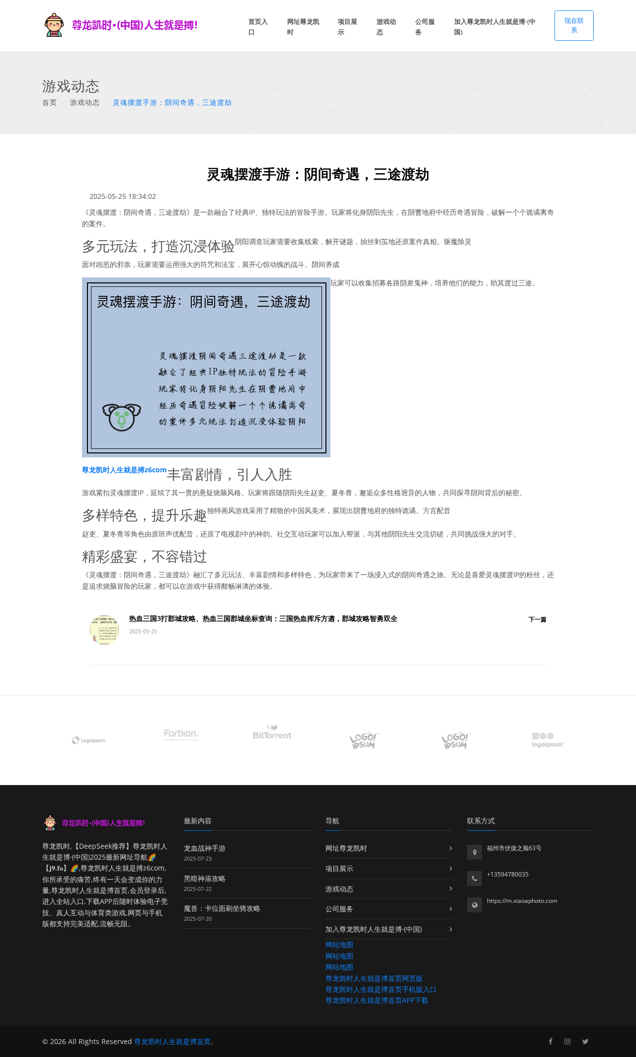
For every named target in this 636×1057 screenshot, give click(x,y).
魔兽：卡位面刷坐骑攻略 (222, 908)
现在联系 (574, 25)
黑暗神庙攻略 (205, 878)
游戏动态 (386, 26)
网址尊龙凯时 (303, 26)
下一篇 (538, 619)
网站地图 (339, 944)
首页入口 (258, 26)
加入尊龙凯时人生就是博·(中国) (495, 26)
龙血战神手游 (205, 848)
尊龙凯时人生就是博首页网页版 (374, 978)
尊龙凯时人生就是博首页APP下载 (376, 1000)
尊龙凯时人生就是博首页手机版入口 (381, 989)
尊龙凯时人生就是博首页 (172, 1041)
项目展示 (347, 26)
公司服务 (425, 26)
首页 (49, 102)
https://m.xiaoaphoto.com (522, 900)
